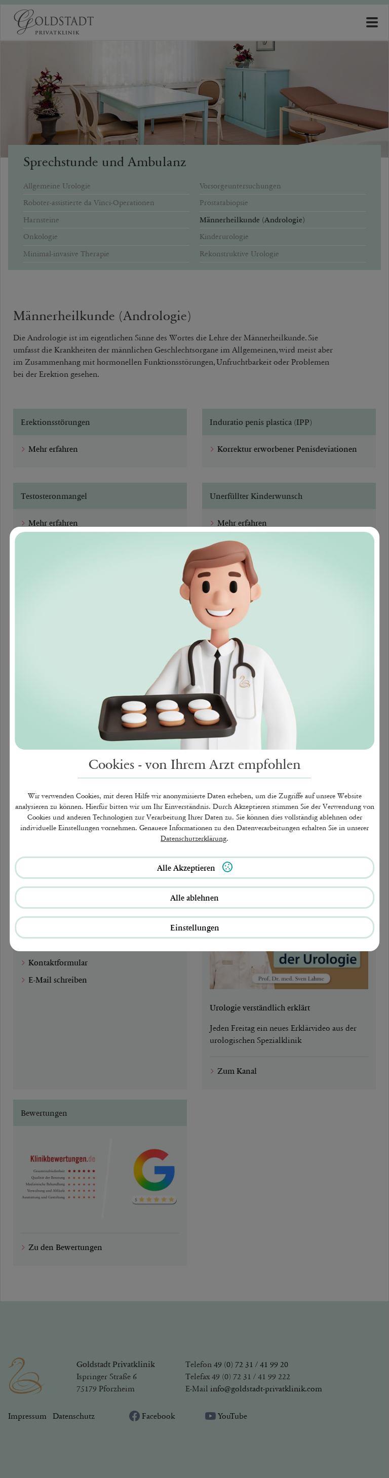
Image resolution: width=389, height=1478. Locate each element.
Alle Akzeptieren (187, 868)
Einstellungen (194, 927)
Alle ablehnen (194, 897)
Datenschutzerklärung (193, 838)
